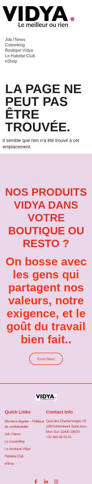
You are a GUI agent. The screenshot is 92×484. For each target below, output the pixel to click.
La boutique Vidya (17, 449)
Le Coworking (14, 441)
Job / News (15, 39)
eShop (11, 61)
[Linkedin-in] (46, 481)
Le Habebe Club (20, 56)
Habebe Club (14, 456)
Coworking (15, 45)
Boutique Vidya (19, 50)
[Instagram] (56, 481)
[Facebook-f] (35, 481)
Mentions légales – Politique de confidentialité (24, 424)
